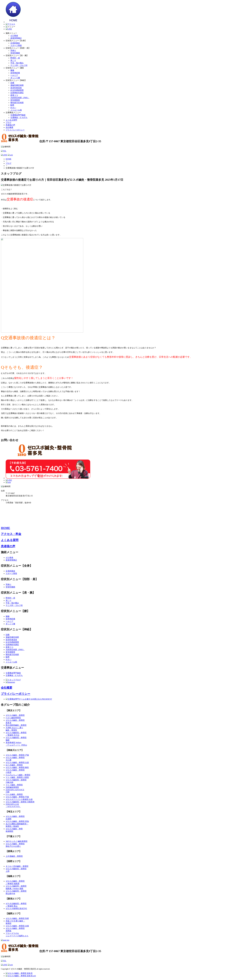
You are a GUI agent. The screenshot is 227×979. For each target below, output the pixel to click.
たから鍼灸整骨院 (13, 718)
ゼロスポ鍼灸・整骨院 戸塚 (17, 755)
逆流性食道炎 (16, 88)
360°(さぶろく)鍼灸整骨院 (16, 841)
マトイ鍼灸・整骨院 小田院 (17, 777)
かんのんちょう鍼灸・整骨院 (18, 775)
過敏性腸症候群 (17, 85)
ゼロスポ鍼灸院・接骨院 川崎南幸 (20, 802)
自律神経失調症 (17, 93)
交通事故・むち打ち (18, 117)
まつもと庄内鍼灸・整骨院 (17, 866)
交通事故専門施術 (18, 115)
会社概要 (9, 127)
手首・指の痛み (17, 63)
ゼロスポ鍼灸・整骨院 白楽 (17, 763)
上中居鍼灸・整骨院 (14, 856)
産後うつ (14, 95)
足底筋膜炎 (15, 43)
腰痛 (12, 70)
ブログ (8, 122)
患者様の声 (10, 125)
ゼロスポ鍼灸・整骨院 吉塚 (17, 926)
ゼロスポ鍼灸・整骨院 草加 (17, 821)
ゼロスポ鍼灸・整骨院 (15, 715)
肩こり (13, 60)
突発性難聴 (15, 53)
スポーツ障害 (16, 46)
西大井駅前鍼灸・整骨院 (16, 725)
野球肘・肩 (15, 58)
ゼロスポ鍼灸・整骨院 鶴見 (17, 767)
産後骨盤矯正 (16, 38)
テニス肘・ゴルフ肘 (18, 65)
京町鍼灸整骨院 (12, 787)
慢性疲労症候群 (17, 103)
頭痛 (12, 83)
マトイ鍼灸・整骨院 (14, 785)
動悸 (12, 105)
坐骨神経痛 (15, 73)
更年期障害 (15, 100)
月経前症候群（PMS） (19, 98)
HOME (8, 159)
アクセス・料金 (11, 533)
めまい (13, 108)
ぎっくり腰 (15, 78)
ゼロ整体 (14, 36)
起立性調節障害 (17, 90)
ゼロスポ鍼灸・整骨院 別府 (17, 918)
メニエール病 (16, 110)
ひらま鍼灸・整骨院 (14, 794)
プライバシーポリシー (15, 130)
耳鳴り (13, 50)
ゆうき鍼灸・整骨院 (14, 765)
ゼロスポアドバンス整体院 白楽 (19, 799)
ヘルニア (14, 75)
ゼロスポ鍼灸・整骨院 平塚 (17, 797)
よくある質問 (11, 120)
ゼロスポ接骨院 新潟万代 (16, 909)
